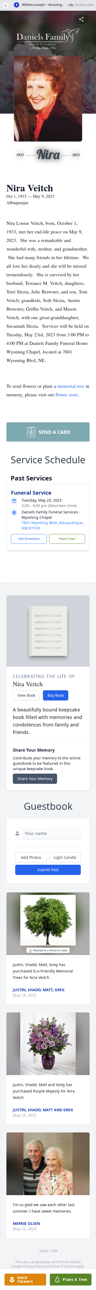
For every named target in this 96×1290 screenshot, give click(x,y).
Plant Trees (67, 538)
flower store (66, 394)
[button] (48, 923)
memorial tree (70, 386)
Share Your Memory (35, 778)
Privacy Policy (33, 1266)
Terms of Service (62, 1266)
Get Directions (29, 538)
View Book (26, 695)
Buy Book (55, 695)
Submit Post (48, 869)
